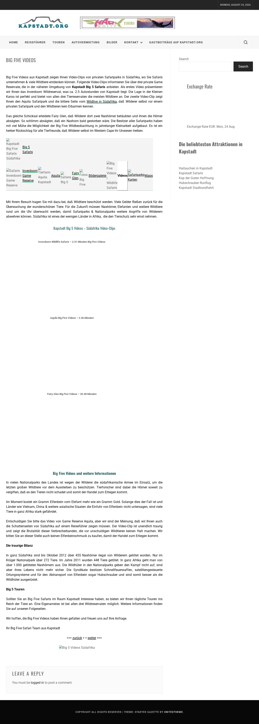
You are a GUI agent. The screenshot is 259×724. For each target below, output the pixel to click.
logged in (37, 683)
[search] (246, 42)
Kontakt (131, 42)
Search (184, 59)
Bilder (112, 42)
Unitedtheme (173, 712)
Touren (58, 42)
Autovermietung (86, 42)
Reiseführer (35, 42)
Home (13, 42)
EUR (212, 127)
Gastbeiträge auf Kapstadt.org (176, 42)
